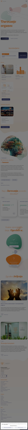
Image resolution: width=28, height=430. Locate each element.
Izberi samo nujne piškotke (7, 427)
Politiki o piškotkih (6, 424)
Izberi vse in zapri (20, 427)
